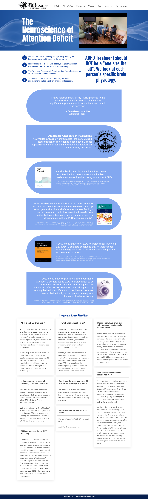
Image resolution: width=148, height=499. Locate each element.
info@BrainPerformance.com (69, 427)
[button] (81, 6)
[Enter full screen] (124, 44)
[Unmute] (86, 44)
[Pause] (82, 44)
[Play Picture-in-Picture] (120, 44)
